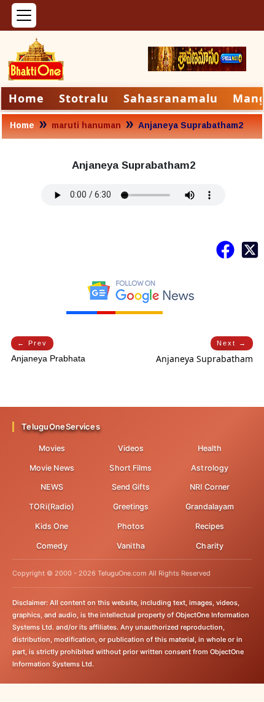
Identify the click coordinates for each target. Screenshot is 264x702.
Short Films (130, 467)
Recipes (210, 526)
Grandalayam (209, 506)
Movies (52, 448)
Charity (209, 545)
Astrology (209, 467)
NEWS (52, 487)
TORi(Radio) (51, 506)
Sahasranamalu (170, 98)
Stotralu (84, 98)
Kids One (51, 526)
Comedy (52, 545)
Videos (131, 448)
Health (210, 448)
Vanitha (131, 545)
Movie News (51, 467)
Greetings (131, 506)
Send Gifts (131, 487)
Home (26, 98)
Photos (131, 526)
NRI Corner (210, 487)
